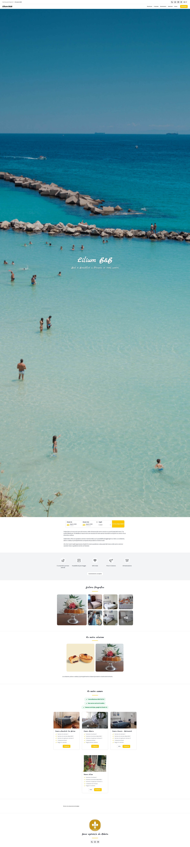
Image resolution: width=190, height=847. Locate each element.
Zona (175, 6)
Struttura (149, 6)
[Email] (178, 2)
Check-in (69, 522)
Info (119, 746)
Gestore (170, 6)
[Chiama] (172, 2)
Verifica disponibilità (118, 524)
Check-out (86, 522)
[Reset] (97, 522)
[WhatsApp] (175, 2)
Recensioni (163, 6)
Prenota (183, 6)
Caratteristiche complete (95, 573)
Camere (156, 6)
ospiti (100, 522)
